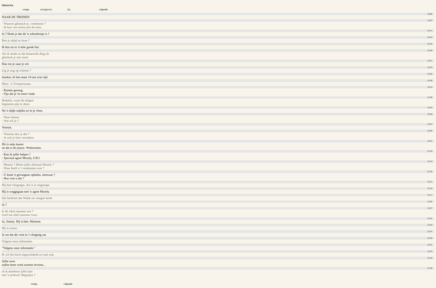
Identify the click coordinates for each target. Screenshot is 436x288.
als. (69, 9)
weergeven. (46, 9)
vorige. (26, 9)
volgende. (103, 9)
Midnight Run (7, 5)
